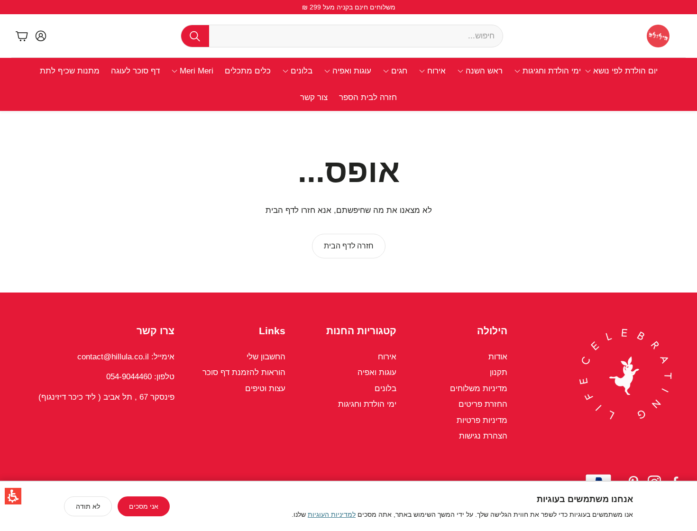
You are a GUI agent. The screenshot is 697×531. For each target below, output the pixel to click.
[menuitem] (621, 71)
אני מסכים (143, 506)
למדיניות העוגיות (332, 514)
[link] (348, 246)
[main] (348, 202)
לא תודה (88, 506)
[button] (13, 496)
